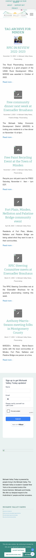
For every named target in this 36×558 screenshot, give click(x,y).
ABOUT (9, 5)
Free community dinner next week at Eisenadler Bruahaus (18, 106)
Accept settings (18, 550)
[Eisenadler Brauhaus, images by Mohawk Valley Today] (18, 95)
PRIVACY (15, 8)
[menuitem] (16, 2)
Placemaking (18, 59)
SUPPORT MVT (20, 5)
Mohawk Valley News (25, 56)
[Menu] (30, 14)
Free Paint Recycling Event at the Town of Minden (18, 161)
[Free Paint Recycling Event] (18, 150)
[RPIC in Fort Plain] (18, 40)
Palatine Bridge (13, 118)
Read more (7, 82)
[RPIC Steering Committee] (18, 258)
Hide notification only (13, 554)
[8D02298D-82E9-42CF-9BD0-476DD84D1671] (18, 313)
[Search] (26, 14)
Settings (28, 554)
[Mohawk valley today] (15, 14)
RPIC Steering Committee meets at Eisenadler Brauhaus (18, 269)
